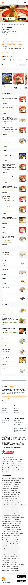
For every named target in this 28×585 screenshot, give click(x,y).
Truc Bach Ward (6, 535)
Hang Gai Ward (5, 494)
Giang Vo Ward (5, 488)
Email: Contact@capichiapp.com (11, 447)
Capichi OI (4, 422)
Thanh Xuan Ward (6, 566)
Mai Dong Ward (14, 504)
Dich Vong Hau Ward (7, 482)
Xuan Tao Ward (14, 543)
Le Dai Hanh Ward (6, 500)
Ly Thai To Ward (15, 502)
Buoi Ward (4, 478)
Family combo (19, 41)
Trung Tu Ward (14, 537)
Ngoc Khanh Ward (6, 515)
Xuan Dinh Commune (16, 541)
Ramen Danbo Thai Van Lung (19, 24)
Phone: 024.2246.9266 (8, 445)
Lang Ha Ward (13, 498)
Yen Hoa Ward (5, 545)
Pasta (17, 467)
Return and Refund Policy (20, 428)
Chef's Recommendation (7, 44)
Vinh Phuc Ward (14, 539)
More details (6, 52)
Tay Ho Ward (14, 564)
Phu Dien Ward (5, 564)
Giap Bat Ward (14, 488)
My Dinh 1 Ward (13, 506)
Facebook (16, 408)
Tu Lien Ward (5, 539)
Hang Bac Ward (5, 490)
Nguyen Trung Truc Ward (18, 517)
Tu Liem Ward (15, 566)
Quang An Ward (6, 529)
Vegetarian (13, 469)
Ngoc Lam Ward (16, 515)
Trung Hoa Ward (15, 535)
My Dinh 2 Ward (6, 509)
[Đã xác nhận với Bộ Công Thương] (14, 451)
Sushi (10, 459)
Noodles (20, 469)
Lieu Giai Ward (15, 500)
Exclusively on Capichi (6, 43)
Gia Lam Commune (15, 570)
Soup (3, 471)
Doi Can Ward (15, 484)
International (10, 465)
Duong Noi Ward (17, 482)
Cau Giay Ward (14, 550)
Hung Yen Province (6, 548)
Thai (15, 465)
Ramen (7, 41)
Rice (8, 461)
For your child (12, 41)
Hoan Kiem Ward (6, 558)
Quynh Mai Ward (6, 531)
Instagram (16, 412)
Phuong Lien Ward (15, 525)
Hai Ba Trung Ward (15, 556)
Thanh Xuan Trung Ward (8, 533)
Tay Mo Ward (15, 531)
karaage (3, 41)
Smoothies (20, 463)
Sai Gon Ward (10, 24)
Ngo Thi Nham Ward (7, 513)
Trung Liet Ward (6, 537)
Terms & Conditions (18, 422)
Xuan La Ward (5, 543)
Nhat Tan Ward (15, 519)
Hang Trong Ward (15, 494)
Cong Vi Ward (20, 478)
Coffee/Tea (13, 461)
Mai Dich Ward (5, 504)
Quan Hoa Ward (6, 527)
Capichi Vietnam (5, 420)
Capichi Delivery (4, 24)
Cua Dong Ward (6, 480)
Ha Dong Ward (5, 556)
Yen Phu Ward (14, 545)
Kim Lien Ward (15, 496)
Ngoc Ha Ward (16, 513)
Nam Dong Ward (15, 509)
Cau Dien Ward (12, 478)
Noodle (14, 44)
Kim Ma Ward (5, 498)
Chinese (15, 463)
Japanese (13, 43)
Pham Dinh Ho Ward (16, 521)
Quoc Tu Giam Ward (16, 529)
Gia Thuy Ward (15, 486)
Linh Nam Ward (5, 502)
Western (9, 463)
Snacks (8, 471)
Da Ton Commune (6, 484)
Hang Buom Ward (16, 492)
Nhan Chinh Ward (6, 519)
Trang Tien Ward (19, 533)
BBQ (3, 469)
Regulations (17, 420)
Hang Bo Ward (14, 490)
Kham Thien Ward (6, 496)
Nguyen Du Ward (6, 517)
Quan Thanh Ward (15, 527)
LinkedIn (16, 410)
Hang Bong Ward (6, 492)
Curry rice (4, 467)
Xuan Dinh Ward (14, 568)
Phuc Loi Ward (5, 525)
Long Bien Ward (14, 560)
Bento (3, 465)
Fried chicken (19, 44)
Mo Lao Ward (5, 506)
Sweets (19, 461)
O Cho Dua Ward (6, 521)
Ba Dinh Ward (16, 548)
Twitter (15, 414)
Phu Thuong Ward (18, 523)
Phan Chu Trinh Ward (7, 523)
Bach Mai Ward (5, 550)
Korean (15, 459)
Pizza (19, 465)
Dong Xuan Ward (6, 486)
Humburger (4, 459)
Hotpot (22, 467)
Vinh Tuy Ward (5, 541)
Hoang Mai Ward (16, 558)
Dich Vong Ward (15, 480)
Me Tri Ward (22, 504)
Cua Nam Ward (5, 552)
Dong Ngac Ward (6, 554)
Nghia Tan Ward (15, 511)
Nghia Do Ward (5, 511)
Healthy (7, 469)
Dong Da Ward (14, 552)
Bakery (3, 463)
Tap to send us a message (14, 398)
